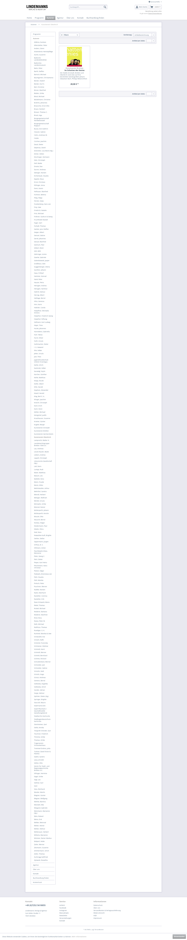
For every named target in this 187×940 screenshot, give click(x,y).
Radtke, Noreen (39, 590)
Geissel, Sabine (39, 235)
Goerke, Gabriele (40, 257)
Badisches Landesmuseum (40, 64)
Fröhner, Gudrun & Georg (43, 217)
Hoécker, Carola (39, 308)
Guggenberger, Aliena (42, 267)
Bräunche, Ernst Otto (41, 106)
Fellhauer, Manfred (41, 191)
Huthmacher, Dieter (41, 344)
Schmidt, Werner (40, 652)
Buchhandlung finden (41, 878)
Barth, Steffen (39, 71)
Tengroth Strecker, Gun (42, 731)
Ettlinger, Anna (39, 185)
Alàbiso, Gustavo (40, 42)
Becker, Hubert (39, 81)
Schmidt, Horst (39, 649)
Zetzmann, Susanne (41, 848)
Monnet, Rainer (39, 507)
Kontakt (36, 874)
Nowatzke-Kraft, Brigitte (42, 535)
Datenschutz (98, 905)
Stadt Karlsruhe (39, 706)
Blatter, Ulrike (39, 93)
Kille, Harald (38, 387)
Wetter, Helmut (39, 829)
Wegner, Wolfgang (40, 798)
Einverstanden (179, 936)
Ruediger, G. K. (39, 630)
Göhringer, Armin (40, 254)
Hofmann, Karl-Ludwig (42, 322)
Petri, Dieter (38, 559)
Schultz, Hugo (39, 674)
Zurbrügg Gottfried (41, 857)
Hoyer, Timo (38, 325)
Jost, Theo (37, 357)
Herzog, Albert (39, 295)
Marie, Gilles (38, 485)
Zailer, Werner (39, 844)
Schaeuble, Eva (39, 637)
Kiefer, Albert (39, 384)
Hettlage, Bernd (39, 298)
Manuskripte (64, 913)
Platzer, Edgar (39, 571)
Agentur (36, 865)
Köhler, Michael (39, 412)
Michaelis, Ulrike (40, 504)
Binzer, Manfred (40, 90)
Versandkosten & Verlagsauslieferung (107, 910)
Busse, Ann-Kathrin (41, 129)
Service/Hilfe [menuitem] (155, 2)
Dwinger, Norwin (40, 173)
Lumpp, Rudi (38, 469)
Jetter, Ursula (39, 353)
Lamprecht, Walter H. (41, 440)
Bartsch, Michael (40, 74)
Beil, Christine (39, 87)
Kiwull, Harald (39, 393)
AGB (95, 915)
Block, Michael (39, 96)
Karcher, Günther (40, 374)
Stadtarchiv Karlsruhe (42, 716)
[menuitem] (88, 7)
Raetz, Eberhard (40, 593)
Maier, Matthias (39, 473)
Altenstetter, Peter (40, 45)
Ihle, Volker (38, 350)
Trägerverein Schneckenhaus (39, 744)
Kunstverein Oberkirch (42, 437)
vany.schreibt (39, 760)
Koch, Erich (38, 406)
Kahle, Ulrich (38, 365)
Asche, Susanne (39, 55)
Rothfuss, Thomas (40, 627)
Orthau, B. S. (38, 545)
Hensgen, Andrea (40, 286)
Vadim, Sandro (39, 757)
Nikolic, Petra (39, 529)
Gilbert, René (39, 248)
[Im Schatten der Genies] (74, 57)
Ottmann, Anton (40, 548)
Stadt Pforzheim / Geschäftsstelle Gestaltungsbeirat (40, 711)
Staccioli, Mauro (40, 703)
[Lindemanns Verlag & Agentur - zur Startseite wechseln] (37, 7)
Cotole (36, 138)
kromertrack (37, 882)
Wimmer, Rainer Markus (43, 838)
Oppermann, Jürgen (41, 542)
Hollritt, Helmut (39, 292)
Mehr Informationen (79, 937)
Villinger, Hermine (40, 773)
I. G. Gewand (38, 347)
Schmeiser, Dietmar (41, 646)
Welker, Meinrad (40, 822)
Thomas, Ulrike (39, 740)
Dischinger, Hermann (41, 157)
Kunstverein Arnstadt (42, 428)
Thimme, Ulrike (39, 737)
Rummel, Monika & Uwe (42, 634)
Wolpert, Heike (39, 841)
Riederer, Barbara (40, 612)
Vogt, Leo (37, 780)
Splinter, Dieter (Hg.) (41, 696)
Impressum (98, 918)
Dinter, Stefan (39, 154)
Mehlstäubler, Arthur (41, 488)
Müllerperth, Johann (41, 510)
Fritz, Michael (39, 213)
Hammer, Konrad (40, 276)
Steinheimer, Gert (40, 724)
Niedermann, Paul (40, 526)
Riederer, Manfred (40, 615)
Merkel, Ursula (39, 501)
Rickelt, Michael (39, 608)
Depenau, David (40, 148)
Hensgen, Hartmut (40, 289)
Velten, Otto (38, 763)
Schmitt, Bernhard (40, 655)
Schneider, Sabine (40, 668)
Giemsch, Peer (39, 245)
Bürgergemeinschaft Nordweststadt (41, 119)
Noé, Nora (37, 532)
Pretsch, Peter (39, 583)
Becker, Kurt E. (39, 84)
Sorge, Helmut (39, 693)
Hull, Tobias (38, 335)
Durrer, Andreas (40, 170)
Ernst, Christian (39, 182)
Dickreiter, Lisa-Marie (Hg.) (43, 151)
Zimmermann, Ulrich (41, 851)
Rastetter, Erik (39, 599)
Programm (37, 34)
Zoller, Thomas (39, 854)
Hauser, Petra (39, 282)
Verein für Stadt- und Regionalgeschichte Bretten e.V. (41, 768)
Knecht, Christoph (40, 403)
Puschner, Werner (40, 586)
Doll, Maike (38, 163)
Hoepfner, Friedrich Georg (43, 316)
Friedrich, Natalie (40, 210)
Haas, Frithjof (39, 273)
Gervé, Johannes (40, 239)
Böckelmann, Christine (42, 100)
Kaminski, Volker (40, 368)
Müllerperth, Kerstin (41, 513)
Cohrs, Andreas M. (40, 135)
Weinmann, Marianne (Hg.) (42, 812)
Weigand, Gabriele (40, 808)
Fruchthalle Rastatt (41, 220)
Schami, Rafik (39, 640)
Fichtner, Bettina (40, 195)
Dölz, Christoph (39, 160)
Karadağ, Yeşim (39, 371)
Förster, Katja (39, 201)
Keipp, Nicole (39, 381)
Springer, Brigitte (40, 699)
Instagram (63, 910)
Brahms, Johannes (40, 103)
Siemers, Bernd (39, 681)
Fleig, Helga (38, 198)
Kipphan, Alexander (41, 390)
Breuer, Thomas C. (40, 112)
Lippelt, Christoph (40, 458)
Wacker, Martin (39, 792)
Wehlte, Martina (40, 802)
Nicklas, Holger (39, 523)
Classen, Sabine (39, 132)
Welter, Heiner (39, 826)
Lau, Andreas (39, 449)
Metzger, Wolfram (40, 498)
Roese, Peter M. (39, 621)
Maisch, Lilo (38, 476)
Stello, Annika (39, 727)
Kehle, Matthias (39, 377)
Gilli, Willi (37, 251)
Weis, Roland (38, 816)
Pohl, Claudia (39, 577)
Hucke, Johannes (40, 328)
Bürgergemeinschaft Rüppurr (41, 125)
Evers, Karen (38, 188)
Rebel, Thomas (39, 605)
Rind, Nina (38, 618)
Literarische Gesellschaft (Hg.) (43, 462)
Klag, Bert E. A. (39, 396)
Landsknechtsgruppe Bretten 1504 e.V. (41, 444)
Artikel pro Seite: (138, 41)
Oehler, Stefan (39, 538)
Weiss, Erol (38, 819)
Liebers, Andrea (39, 455)
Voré (35, 786)
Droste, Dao (38, 166)
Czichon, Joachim (40, 141)
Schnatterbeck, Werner (42, 662)
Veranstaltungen (65, 918)
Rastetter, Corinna (40, 596)
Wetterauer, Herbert (41, 832)
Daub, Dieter (38, 144)
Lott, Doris (37, 466)
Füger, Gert (38, 223)
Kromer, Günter (39, 421)
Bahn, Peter (38, 68)
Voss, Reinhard (39, 789)
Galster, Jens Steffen (41, 229)
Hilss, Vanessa (39, 301)
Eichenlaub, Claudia (41, 176)
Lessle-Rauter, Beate (41, 452)
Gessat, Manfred (40, 242)
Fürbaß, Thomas (40, 226)
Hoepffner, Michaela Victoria (41, 312)
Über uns (36, 869)
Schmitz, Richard (40, 659)
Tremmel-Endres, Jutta (42, 748)
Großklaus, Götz (39, 264)
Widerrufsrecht (99, 913)
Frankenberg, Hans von (42, 204)
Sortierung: (128, 35)
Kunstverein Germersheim (43, 434)
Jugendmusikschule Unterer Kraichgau (41, 361)
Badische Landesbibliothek (40, 59)
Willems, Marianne (41, 835)
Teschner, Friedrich (41, 734)
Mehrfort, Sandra (40, 491)
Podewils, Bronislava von (43, 574)
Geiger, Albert (39, 232)
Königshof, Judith (40, 415)
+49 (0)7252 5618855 (35, 905)
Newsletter (63, 915)
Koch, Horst (38, 409)
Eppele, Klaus (39, 179)
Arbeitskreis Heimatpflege (43, 52)
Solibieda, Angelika (41, 684)
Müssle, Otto (38, 516)
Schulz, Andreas (40, 677)
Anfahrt (62, 905)
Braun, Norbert (39, 109)
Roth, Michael (39, 624)
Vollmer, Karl (38, 783)
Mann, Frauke (39, 482)
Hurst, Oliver (38, 338)
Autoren (36, 38)
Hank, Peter (38, 279)
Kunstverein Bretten (41, 431)
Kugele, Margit (39, 425)
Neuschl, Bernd (39, 520)
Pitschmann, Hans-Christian (41, 567)
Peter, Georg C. (39, 556)
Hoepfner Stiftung (40, 319)
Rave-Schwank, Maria (41, 602)
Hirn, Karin (38, 304)
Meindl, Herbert (40, 495)
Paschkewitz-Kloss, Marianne (41, 552)
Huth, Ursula (38, 341)
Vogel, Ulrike (38, 776)
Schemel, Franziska (41, 643)
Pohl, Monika (38, 580)
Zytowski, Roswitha (41, 860)
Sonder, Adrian (39, 690)
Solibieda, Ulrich (40, 687)
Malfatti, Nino (39, 479)
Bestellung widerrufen (153, 11)
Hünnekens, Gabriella (42, 332)
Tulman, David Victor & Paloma (42, 753)
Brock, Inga (38, 115)
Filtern (66, 35)
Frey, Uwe (37, 207)
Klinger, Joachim (40, 399)
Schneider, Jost (39, 665)
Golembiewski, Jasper (41, 260)
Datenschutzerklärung (155, 13)
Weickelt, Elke (39, 805)
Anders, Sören (39, 48)
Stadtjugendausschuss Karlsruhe (42, 720)
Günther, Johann (40, 270)
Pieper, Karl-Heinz (40, 562)
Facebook (62, 908)
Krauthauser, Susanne (42, 418)
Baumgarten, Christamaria (43, 78)
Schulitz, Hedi (39, 671)
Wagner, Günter (40, 795)
